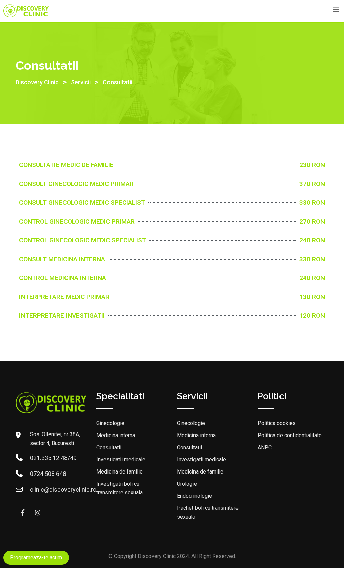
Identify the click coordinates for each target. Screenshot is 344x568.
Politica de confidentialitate (290, 435)
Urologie (187, 484)
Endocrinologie (194, 496)
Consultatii (108, 447)
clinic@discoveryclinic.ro (63, 489)
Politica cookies (277, 423)
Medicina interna (115, 435)
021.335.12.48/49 (53, 457)
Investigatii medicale (120, 459)
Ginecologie (110, 423)
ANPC (265, 447)
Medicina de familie (119, 471)
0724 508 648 (48, 473)
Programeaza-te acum (36, 557)
